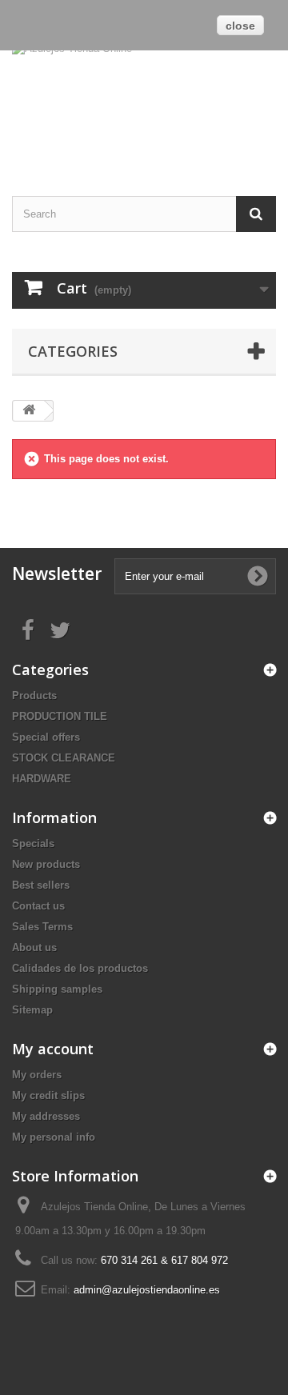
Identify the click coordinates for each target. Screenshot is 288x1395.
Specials (33, 843)
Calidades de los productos (80, 968)
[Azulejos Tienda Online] (144, 99)
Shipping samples (57, 989)
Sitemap (32, 1010)
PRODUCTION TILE (59, 716)
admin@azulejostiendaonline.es (147, 1290)
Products (34, 695)
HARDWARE (41, 779)
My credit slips (48, 1095)
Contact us (38, 906)
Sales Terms (42, 927)
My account (53, 1048)
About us (34, 947)
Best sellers (41, 885)
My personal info (53, 1137)
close (240, 25)
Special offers (46, 737)
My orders (37, 1075)
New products (46, 864)
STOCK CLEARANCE (63, 758)
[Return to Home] (29, 411)
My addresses (46, 1116)
